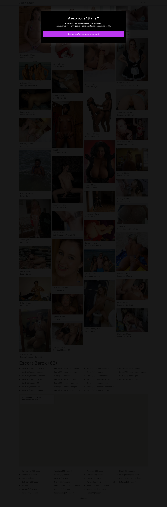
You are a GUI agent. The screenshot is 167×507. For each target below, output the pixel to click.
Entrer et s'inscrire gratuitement (83, 34)
